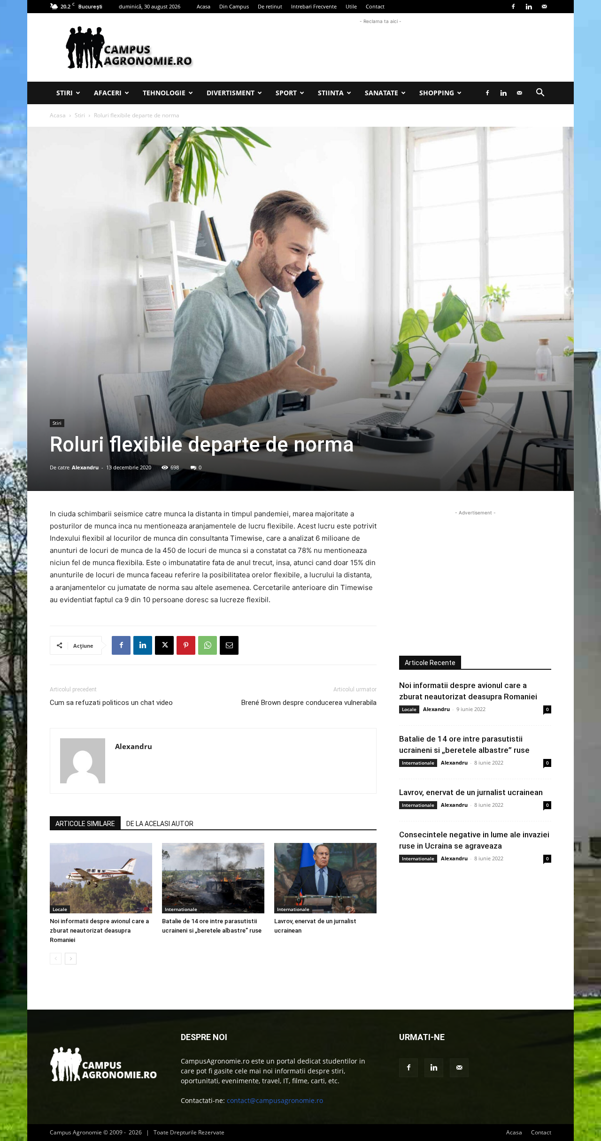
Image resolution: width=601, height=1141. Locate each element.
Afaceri (108, 92)
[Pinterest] (186, 645)
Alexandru (85, 467)
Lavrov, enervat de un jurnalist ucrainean (471, 792)
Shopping (436, 92)
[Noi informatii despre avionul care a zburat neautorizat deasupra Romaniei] (101, 878)
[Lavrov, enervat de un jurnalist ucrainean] (325, 878)
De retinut (270, 6)
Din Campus (234, 6)
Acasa (203, 6)
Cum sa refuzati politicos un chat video (111, 702)
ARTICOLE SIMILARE (85, 823)
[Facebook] (513, 6)
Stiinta (331, 92)
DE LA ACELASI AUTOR (159, 823)
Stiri (64, 92)
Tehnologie (164, 92)
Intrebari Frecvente (314, 6)
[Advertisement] (380, 47)
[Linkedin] (529, 6)
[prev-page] (56, 959)
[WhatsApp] (207, 645)
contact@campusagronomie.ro (275, 1100)
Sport (286, 92)
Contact (375, 6)
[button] (540, 93)
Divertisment (230, 92)
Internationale (181, 909)
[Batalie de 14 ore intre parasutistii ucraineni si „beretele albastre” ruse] (213, 878)
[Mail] (544, 6)
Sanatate (381, 92)
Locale (60, 909)
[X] (164, 645)
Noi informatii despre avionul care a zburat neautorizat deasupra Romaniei (99, 930)
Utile (351, 6)
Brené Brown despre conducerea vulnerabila (309, 702)
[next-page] (71, 959)
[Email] (229, 645)
